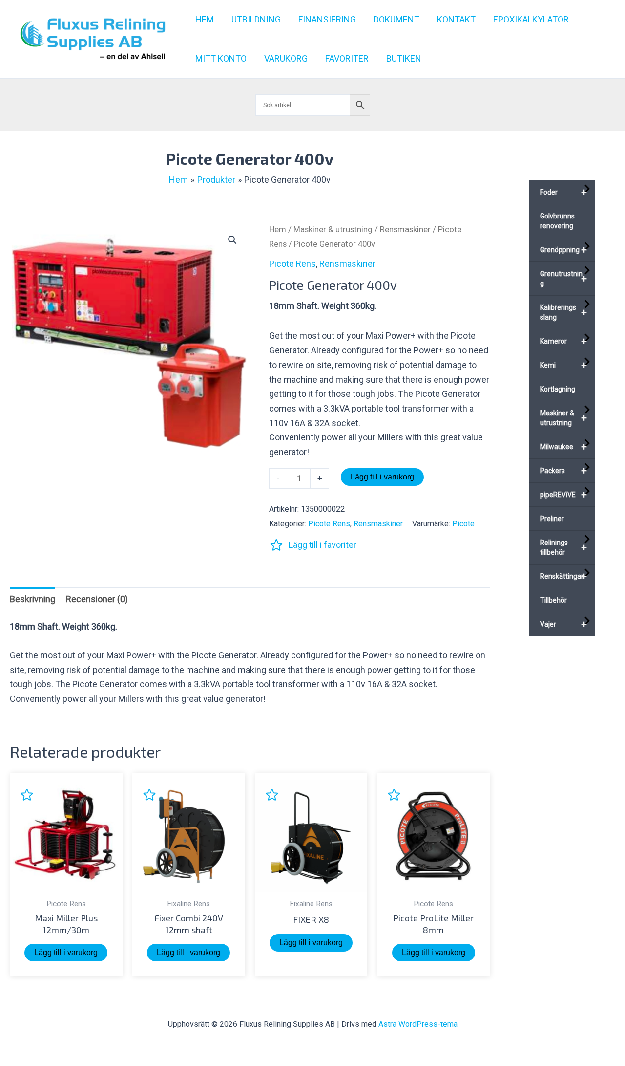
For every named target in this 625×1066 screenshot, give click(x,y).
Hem (277, 229)
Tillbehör (553, 600)
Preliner (552, 518)
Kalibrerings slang (563, 312)
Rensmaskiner (405, 229)
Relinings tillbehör (563, 547)
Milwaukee (563, 447)
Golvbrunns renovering (557, 221)
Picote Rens (292, 264)
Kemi (563, 365)
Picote (463, 523)
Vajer (563, 624)
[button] (232, 240)
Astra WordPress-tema (418, 1024)
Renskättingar (563, 576)
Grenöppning (563, 250)
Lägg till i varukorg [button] (66, 952)
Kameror (563, 341)
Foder (563, 192)
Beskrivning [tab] (32, 599)
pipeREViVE (563, 494)
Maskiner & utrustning (333, 229)
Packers (563, 471)
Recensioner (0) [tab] (97, 599)
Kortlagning (557, 389)
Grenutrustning (563, 278)
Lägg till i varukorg (382, 477)
